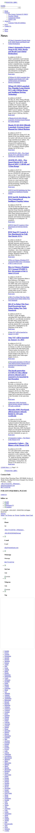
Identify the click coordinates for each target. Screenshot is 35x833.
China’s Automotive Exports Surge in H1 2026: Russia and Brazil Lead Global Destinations (19, 50)
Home (6, 11)
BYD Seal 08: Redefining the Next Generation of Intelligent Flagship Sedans (19, 199)
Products (7, 12)
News (6, 24)
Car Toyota (8, 515)
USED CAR (12, 19)
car (13, 515)
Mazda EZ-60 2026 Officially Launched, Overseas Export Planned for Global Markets (19, 127)
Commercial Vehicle (14, 18)
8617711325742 (5, 487)
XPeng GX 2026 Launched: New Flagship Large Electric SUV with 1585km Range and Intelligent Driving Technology (19, 90)
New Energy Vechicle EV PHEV (18, 14)
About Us (7, 21)
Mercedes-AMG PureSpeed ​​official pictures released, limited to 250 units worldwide (18, 413)
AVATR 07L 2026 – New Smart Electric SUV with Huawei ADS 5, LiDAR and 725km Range (18, 163)
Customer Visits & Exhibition (17, 23)
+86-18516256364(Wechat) (12, 533)
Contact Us (7, 26)
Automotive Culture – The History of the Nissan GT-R (18, 444)
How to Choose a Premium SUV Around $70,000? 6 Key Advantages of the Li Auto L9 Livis (18, 270)
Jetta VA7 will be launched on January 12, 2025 (18, 339)
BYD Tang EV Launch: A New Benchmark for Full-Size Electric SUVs (18, 234)
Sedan (2, 515)
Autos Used (29, 515)
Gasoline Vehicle (13, 16)
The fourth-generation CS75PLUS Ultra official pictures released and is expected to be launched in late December (18, 375)
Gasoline (22, 515)
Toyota (17, 515)
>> (11, 467)
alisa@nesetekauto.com (8, 485)
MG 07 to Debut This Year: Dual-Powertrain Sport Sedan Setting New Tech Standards (18, 307)
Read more (11, 74)
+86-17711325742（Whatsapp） (11, 483)
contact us (4, 494)
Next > (7, 467)
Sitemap (3, 513)
